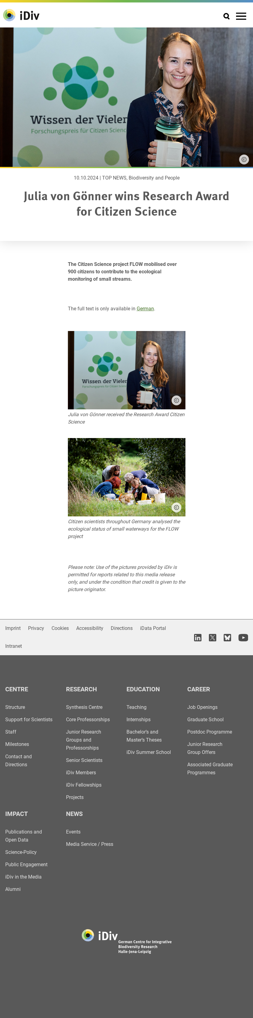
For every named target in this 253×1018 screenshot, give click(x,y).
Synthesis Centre (84, 707)
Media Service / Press (89, 844)
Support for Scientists (28, 719)
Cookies (60, 628)
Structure (15, 707)
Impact (16, 813)
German (145, 309)
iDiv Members (81, 773)
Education (143, 689)
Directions (122, 628)
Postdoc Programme (209, 732)
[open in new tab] (197, 637)
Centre (16, 689)
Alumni (13, 889)
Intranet (13, 646)
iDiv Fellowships (84, 785)
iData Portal (153, 628)
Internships (138, 719)
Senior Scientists (84, 760)
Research (81, 689)
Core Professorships (88, 719)
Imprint (13, 628)
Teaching (136, 707)
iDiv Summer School (148, 752)
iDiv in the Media (23, 877)
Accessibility (89, 628)
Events (73, 832)
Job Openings (202, 707)
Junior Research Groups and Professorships (83, 740)
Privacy (36, 628)
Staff (10, 732)
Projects (75, 797)
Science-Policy (21, 852)
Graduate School (205, 719)
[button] (176, 400)
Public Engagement (26, 864)
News (74, 813)
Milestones (17, 744)
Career (198, 689)
